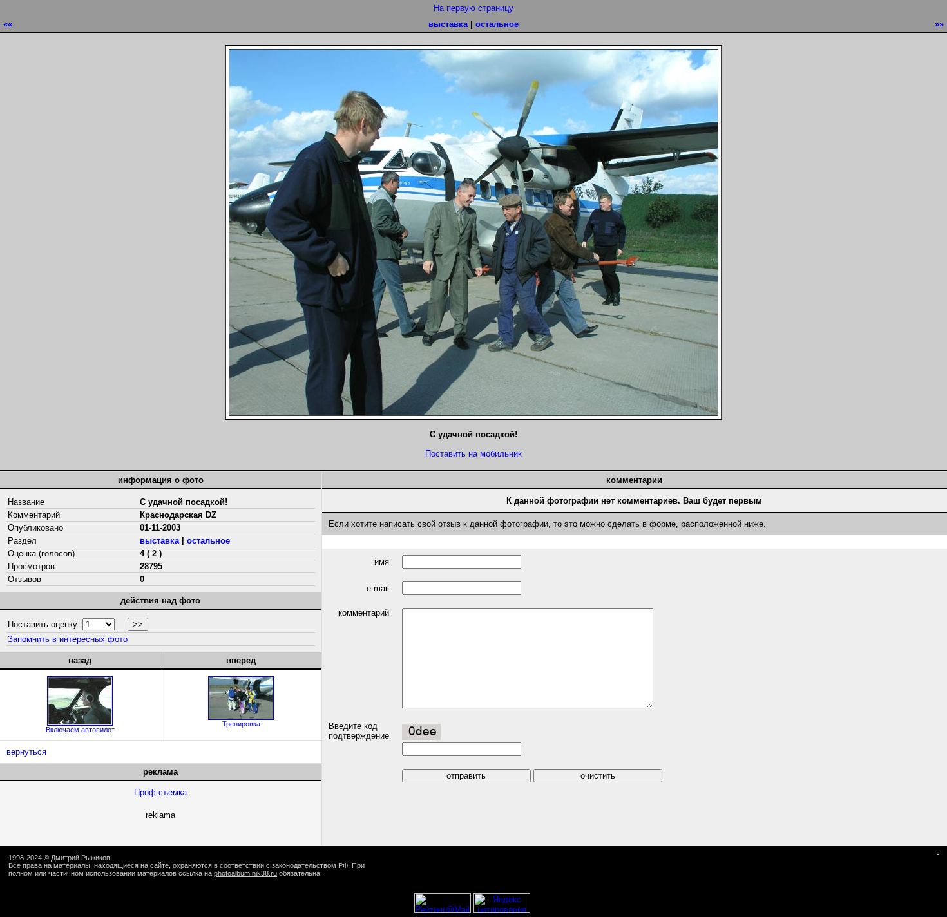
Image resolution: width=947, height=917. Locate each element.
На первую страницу (473, 8)
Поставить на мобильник (473, 453)
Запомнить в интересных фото (68, 639)
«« (7, 24)
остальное (497, 24)
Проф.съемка (160, 792)
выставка (448, 24)
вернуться (26, 752)
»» (939, 24)
